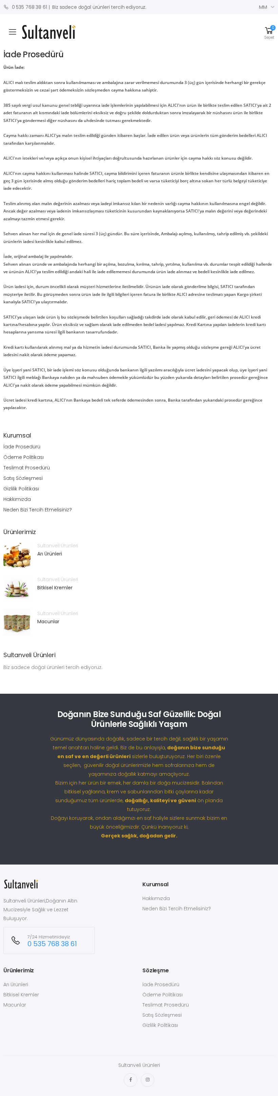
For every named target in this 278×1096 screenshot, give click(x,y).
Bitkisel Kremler (55, 587)
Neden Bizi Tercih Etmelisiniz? (37, 509)
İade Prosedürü (21, 446)
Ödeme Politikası (23, 457)
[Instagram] (147, 1080)
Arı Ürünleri (49, 553)
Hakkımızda (17, 499)
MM (263, 7)
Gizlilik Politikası (21, 488)
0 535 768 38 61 (29, 7)
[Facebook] (130, 1080)
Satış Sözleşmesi (23, 478)
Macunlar (48, 621)
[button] (269, 32)
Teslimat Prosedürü (26, 467)
